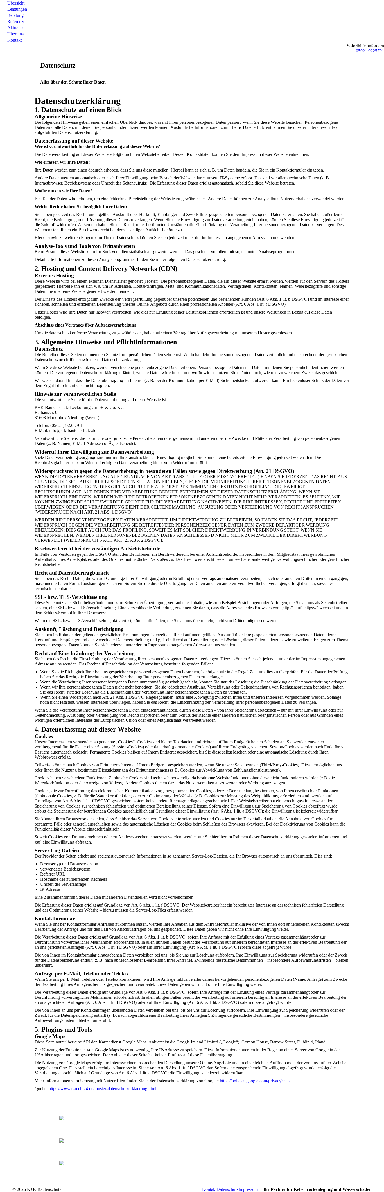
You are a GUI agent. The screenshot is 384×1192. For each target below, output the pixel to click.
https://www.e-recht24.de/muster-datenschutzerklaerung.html (102, 1088)
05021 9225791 (370, 50)
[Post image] (70, 1123)
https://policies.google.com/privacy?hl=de (256, 1080)
